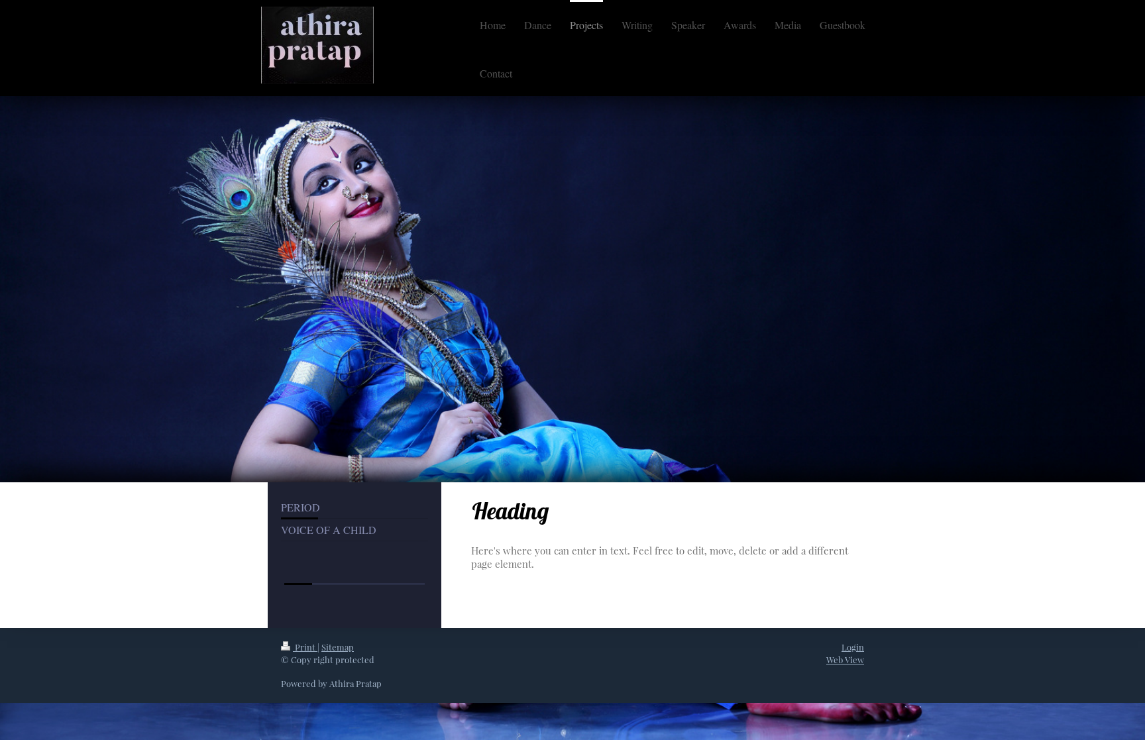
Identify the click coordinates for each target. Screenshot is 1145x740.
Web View (845, 659)
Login (853, 647)
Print (305, 647)
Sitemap (337, 647)
